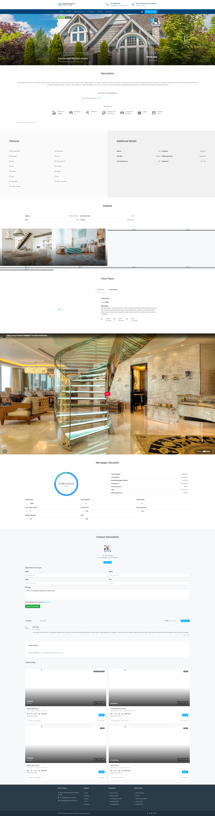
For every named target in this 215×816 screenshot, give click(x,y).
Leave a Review (185, 620)
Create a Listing (151, 12)
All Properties (91, 11)
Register (61, 653)
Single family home (33, 708)
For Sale (96, 671)
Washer (58, 171)
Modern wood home (33, 765)
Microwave (14, 181)
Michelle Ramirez (116, 720)
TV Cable (58, 166)
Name (27, 571)
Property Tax (85, 507)
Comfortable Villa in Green (118, 708)
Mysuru (87, 798)
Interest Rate (140, 499)
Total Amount (29, 499)
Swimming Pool (60, 161)
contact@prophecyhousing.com (119, 5)
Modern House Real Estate (34, 720)
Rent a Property (114, 795)
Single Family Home (69, 52)
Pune (86, 801)
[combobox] (149, 583)
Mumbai (87, 795)
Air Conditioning (15, 151)
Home (61, 11)
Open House (101, 671)
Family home (114, 765)
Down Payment (85, 499)
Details (102, 715)
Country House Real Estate (35, 777)
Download (99, 98)
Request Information (33, 606)
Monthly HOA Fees (30, 515)
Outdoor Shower (15, 186)
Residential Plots (79, 11)
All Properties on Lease (116, 798)
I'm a (110, 579)
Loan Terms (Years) (31, 507)
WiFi (57, 176)
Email (26, 579)
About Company (139, 793)
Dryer (12, 161)
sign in (40, 653)
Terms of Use (47, 602)
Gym (12, 166)
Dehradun (87, 804)
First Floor (101, 289)
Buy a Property (114, 793)
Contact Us (108, 11)
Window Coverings (61, 181)
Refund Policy (139, 804)
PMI (82, 515)
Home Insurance (142, 507)
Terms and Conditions (141, 798)
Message (28, 587)
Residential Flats (114, 804)
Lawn (12, 176)
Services (100, 11)
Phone (111, 571)
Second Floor (113, 289)
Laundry (13, 171)
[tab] (151, 20)
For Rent (68, 11)
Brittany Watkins (124, 720)
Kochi (86, 793)
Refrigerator (59, 151)
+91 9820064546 (115, 3)
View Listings (107, 562)
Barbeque (14, 156)
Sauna (58, 156)
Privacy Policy (139, 801)
